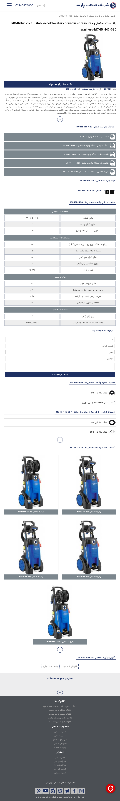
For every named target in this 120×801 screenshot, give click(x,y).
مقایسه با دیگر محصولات (60, 84)
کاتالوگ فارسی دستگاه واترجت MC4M (94, 136)
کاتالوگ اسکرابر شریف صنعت (60, 710)
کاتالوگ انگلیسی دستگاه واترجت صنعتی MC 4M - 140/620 (86, 145)
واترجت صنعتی (95, 16)
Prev (107, 192)
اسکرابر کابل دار (60, 769)
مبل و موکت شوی (60, 739)
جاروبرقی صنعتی (60, 743)
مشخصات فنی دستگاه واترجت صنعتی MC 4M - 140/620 (86, 154)
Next (112, 192)
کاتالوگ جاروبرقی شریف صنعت (60, 718)
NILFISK (107, 89)
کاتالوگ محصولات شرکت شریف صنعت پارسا (60, 706)
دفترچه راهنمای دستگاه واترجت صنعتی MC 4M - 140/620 (86, 172)
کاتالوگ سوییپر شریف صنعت (60, 714)
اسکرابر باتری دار (60, 765)
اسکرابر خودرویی (60, 761)
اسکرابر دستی (60, 757)
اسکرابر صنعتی (60, 732)
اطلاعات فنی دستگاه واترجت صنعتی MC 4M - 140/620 (87, 163)
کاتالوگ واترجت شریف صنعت (60, 721)
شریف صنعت (110, 16)
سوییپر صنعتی (60, 735)
